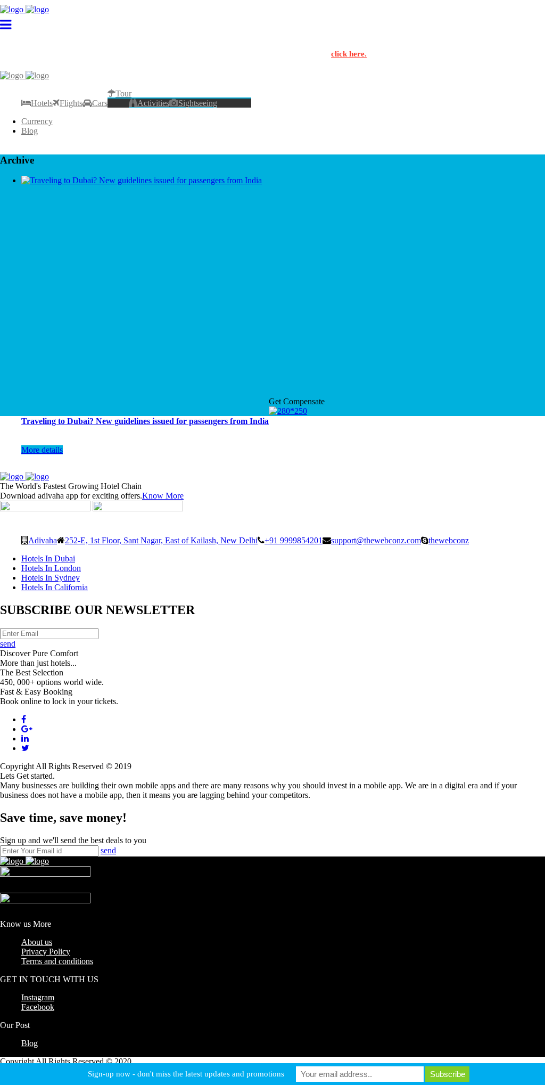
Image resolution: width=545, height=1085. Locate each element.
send (7, 643)
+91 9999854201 (294, 540)
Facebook (37, 1006)
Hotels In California (54, 587)
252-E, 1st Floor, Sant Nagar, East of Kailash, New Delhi (161, 540)
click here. (349, 54)
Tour (123, 93)
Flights (71, 103)
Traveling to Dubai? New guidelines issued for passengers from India (145, 421)
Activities (153, 103)
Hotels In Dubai (48, 558)
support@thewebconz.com (376, 540)
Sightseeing (197, 103)
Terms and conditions (57, 961)
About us (36, 942)
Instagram (37, 997)
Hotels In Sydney (50, 577)
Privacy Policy (45, 951)
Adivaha (42, 540)
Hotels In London (51, 568)
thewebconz (448, 540)
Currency (37, 121)
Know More (163, 495)
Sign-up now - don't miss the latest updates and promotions (186, 1074)
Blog (29, 130)
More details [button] (42, 449)
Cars (100, 103)
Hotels (42, 103)
